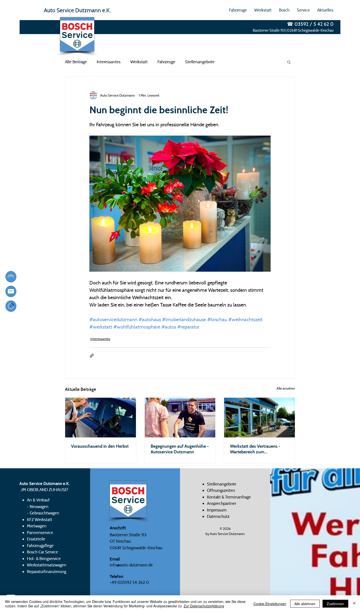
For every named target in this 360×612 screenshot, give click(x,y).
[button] (238, 10)
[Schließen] (354, 603)
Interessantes (108, 61)
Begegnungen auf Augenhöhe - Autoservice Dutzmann (180, 449)
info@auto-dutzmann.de (131, 565)
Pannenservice (40, 532)
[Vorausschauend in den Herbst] (100, 417)
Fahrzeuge (166, 61)
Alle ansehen (285, 388)
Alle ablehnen (304, 603)
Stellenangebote (200, 61)
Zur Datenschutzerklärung (204, 605)
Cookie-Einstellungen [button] (269, 603)
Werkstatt (139, 61)
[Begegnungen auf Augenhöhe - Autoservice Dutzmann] (180, 417)
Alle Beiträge (76, 61)
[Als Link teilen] (91, 355)
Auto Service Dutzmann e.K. (77, 10)
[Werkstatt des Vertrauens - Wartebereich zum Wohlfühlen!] (259, 417)
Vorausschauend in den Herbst (100, 446)
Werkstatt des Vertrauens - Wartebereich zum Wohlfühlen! (255, 449)
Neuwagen (39, 506)
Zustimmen (335, 603)
